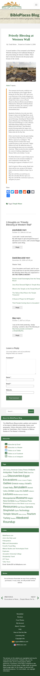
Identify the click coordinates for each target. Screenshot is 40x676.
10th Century (7, 470)
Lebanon (31, 491)
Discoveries (15, 475)
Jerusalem (20, 487)
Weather (13, 518)
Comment (10, 358)
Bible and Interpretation (10, 543)
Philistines (23, 501)
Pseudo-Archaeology (30, 503)
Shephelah (8, 510)
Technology (24, 510)
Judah (25, 491)
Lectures (8, 494)
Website (9, 390)
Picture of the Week (17, 503)
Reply (17, 247)
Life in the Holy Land (9, 538)
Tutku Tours (6, 562)
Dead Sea (22, 472)
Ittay (14, 318)
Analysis (31, 470)
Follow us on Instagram (15, 456)
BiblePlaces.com (8, 535)
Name (8, 377)
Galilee (7, 483)
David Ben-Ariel (18, 258)
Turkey (6, 518)
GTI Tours (6, 559)
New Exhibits (9, 501)
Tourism (31, 513)
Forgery (29, 480)
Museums (21, 497)
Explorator (6, 551)
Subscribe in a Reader (14, 447)
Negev (30, 498)
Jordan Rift (18, 491)
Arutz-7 (8, 85)
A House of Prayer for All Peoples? (23, 299)
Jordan (11, 491)
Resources (10, 506)
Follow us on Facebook (15, 453)
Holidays (22, 483)
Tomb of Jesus (22, 514)
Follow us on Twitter (14, 450)
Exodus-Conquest (22, 480)
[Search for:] (17, 411)
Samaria (29, 507)
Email (8, 383)
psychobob (17, 230)
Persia (17, 501)
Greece (15, 483)
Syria (17, 510)
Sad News (21, 507)
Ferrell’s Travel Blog (9, 546)
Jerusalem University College (12, 554)
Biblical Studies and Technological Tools (15, 548)
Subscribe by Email (13, 444)
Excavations (10, 479)
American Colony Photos (19, 470)
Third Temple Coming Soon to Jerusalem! (25, 303)
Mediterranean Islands (20, 494)
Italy (11, 487)
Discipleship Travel (9, 556)
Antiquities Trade (10, 472)
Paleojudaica (7, 540)
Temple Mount (17, 204)
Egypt (26, 475)
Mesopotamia (9, 498)
